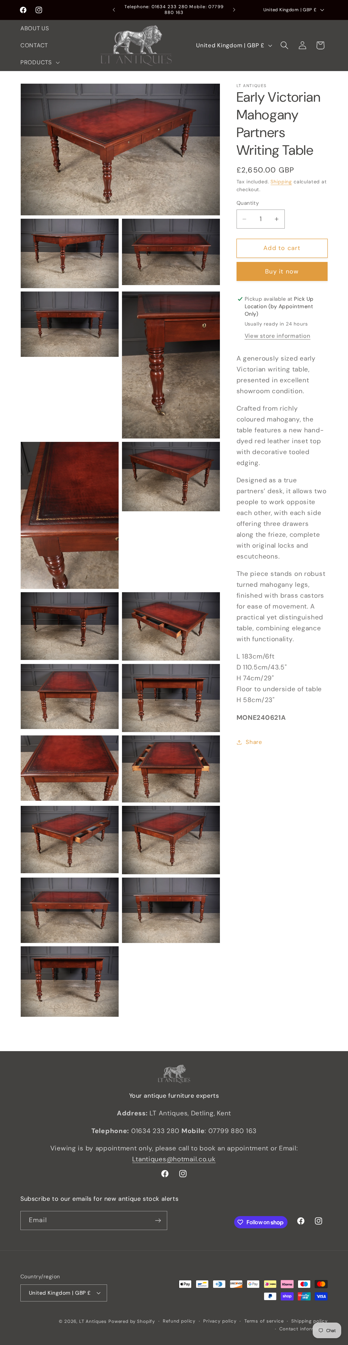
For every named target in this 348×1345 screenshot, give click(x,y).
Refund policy (179, 1321)
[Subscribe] (158, 1220)
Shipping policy (309, 1321)
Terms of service (263, 1321)
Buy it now (282, 271)
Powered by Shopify (131, 1321)
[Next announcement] (234, 10)
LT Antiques (93, 1321)
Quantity (248, 203)
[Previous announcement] (113, 10)
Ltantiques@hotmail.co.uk (173, 1159)
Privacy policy (220, 1321)
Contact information (303, 1329)
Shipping (281, 182)
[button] (39, 62)
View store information (278, 335)
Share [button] (254, 742)
